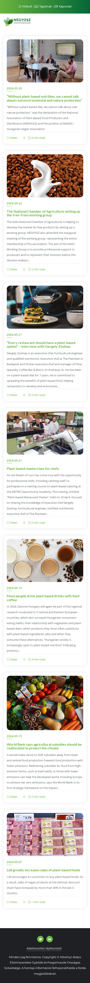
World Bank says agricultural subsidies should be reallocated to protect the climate (44, 746)
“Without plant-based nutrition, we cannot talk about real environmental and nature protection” (44, 98)
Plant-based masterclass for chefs (33, 468)
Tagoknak (45, 6)
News (13, 138)
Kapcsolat (65, 6)
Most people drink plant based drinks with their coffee (43, 598)
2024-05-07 (14, 862)
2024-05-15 (14, 588)
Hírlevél (27, 6)
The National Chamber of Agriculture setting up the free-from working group (43, 213)
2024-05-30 (14, 88)
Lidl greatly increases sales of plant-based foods (43, 870)
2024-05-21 (14, 335)
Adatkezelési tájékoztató (44, 948)
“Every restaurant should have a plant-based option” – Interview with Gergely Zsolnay (41, 344)
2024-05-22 (14, 203)
